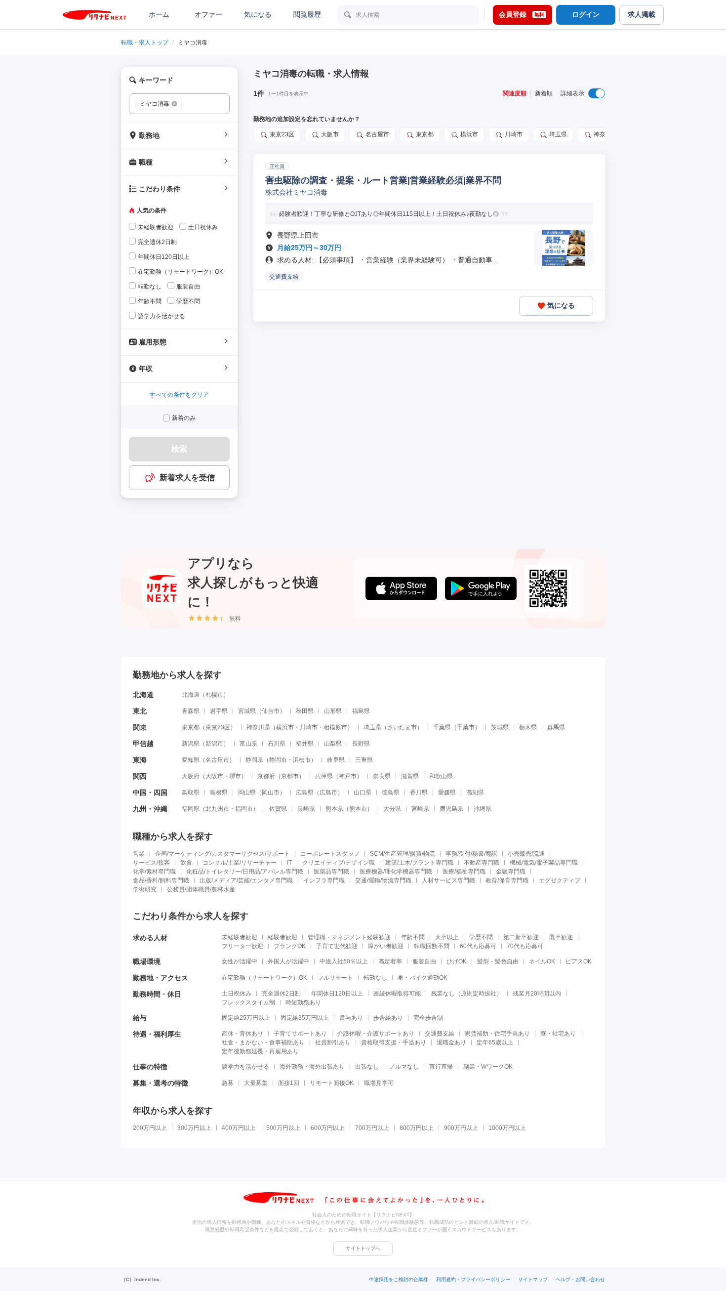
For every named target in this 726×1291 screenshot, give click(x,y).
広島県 (305, 792)
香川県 (419, 792)
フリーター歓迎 (242, 946)
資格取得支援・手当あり (393, 1042)
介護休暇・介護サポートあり (375, 1033)
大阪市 (330, 134)
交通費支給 (439, 1033)
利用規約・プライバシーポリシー (473, 1279)
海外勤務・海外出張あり (312, 1066)
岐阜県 (336, 759)
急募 (228, 1083)
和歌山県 (441, 776)
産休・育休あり (242, 1033)
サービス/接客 (151, 862)
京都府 (266, 776)
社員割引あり (333, 1042)
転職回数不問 (431, 946)
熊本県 (334, 808)
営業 (139, 853)
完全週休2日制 (281, 993)
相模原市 (335, 727)
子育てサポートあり (300, 1033)
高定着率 (390, 961)
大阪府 (191, 776)
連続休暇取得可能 (397, 993)
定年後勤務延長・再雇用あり (260, 1051)
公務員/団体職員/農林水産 (201, 889)
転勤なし (375, 977)
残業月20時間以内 (537, 993)
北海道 (191, 694)
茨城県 (500, 727)
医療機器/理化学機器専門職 (396, 871)
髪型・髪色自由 (498, 961)
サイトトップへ (363, 1248)
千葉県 (442, 727)
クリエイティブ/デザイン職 (338, 862)
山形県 (333, 711)
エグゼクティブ (559, 880)
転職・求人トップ (144, 42)
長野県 (361, 743)
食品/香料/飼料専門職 (161, 880)
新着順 (544, 93)
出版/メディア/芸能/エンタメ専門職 (246, 880)
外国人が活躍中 (288, 961)
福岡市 (244, 808)
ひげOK (456, 961)
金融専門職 (510, 871)
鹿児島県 (451, 808)
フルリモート (335, 977)
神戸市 (348, 776)
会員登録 (521, 14)
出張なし (367, 1066)
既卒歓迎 (561, 937)
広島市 (328, 792)
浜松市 (302, 759)
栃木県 (528, 727)
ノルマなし (404, 1066)
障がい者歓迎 (385, 946)
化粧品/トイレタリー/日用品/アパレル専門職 (244, 871)
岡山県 (247, 792)
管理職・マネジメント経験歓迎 (349, 937)
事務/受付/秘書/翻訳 (471, 853)
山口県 (362, 792)
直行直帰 (441, 1066)
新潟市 (214, 743)
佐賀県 (278, 808)
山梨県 (333, 743)
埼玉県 (558, 134)
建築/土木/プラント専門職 (419, 862)
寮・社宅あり (558, 1033)
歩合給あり (388, 1017)
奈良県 (382, 776)
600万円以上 (328, 1127)
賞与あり (351, 1017)
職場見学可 (379, 1083)
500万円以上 (283, 1127)
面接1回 (288, 1083)
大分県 (392, 808)
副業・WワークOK (488, 1066)
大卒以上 (447, 937)
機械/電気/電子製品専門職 (544, 862)
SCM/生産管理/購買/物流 (402, 853)
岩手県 (219, 711)
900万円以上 (461, 1127)
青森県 (191, 711)
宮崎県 (420, 808)
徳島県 (391, 792)
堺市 (235, 776)
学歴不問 (481, 937)
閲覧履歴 (307, 14)
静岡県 (254, 759)
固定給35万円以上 (305, 1017)
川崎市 (514, 134)
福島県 (361, 711)
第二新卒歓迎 (521, 937)
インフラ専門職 (324, 880)
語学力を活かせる (245, 1066)
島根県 (219, 792)
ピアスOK (578, 961)
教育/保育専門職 (506, 880)
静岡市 (278, 759)
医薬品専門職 (331, 871)
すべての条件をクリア (179, 394)
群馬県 (556, 727)
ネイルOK (542, 961)
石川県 (276, 743)
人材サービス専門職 (448, 880)
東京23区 (282, 134)
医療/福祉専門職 (464, 871)
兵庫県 (324, 776)
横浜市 (469, 134)
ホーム (159, 14)
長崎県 (306, 808)
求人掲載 (641, 14)
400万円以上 (239, 1127)
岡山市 (271, 792)
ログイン (586, 14)
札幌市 (214, 694)
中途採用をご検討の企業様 (398, 1279)
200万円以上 (150, 1127)
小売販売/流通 (526, 853)
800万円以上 (417, 1127)
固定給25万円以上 (246, 1017)
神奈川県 (605, 134)
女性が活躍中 (239, 961)
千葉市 (466, 727)
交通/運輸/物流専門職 (383, 880)
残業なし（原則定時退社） (466, 993)
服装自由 (424, 961)
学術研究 (145, 889)
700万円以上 (372, 1127)
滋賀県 (410, 776)
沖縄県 (482, 808)
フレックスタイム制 (248, 1002)
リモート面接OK (332, 1083)
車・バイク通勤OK (422, 977)
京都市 (290, 776)
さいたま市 (402, 727)
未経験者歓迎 (239, 937)
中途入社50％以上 (344, 961)
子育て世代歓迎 (337, 946)
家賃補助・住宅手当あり (497, 1033)
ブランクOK (290, 946)
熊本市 (358, 808)
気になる (258, 14)
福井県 (305, 743)
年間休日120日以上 (337, 993)
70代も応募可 (525, 946)
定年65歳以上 (495, 1042)
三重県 (364, 759)
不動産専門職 (481, 862)
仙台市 (271, 711)
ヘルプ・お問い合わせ (580, 1279)
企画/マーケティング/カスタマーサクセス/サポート (222, 853)
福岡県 (191, 808)
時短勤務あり (303, 1002)
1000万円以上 (507, 1127)
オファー (208, 14)
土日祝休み (236, 993)
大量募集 (256, 1083)
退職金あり (451, 1042)
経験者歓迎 (282, 937)
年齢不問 (413, 937)
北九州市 (217, 808)
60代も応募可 (478, 946)
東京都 (425, 134)
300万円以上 (194, 1127)
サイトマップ (533, 1279)
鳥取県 (191, 792)
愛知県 (191, 759)
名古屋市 (377, 134)
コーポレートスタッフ (330, 853)
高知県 (475, 792)
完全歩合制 (428, 1017)
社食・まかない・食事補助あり (263, 1042)
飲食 (186, 862)
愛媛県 (447, 792)
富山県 (248, 743)
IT (289, 862)
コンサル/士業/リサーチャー (239, 862)
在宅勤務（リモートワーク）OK (264, 977)
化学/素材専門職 (154, 871)
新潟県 (191, 743)
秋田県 (305, 711)
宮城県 (247, 711)
